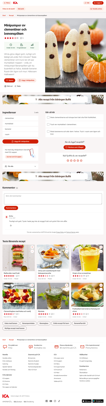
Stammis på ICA (34, 355)
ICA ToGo (5, 384)
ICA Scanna (6, 381)
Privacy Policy (60, 232)
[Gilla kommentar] (10, 225)
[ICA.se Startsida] (15, 3)
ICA (55, 355)
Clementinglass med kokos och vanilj (17, 311)
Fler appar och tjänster (9, 387)
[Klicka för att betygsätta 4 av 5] (78, 160)
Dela (18, 86)
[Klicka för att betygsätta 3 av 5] (74, 160)
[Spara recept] (32, 247)
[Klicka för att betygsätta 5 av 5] (81, 160)
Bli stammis (31, 358)
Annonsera (57, 378)
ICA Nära (57, 364)
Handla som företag (8, 370)
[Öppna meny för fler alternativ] (32, 251)
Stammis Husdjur (33, 364)
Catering (5, 364)
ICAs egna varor (59, 358)
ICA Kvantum (58, 370)
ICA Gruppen (58, 361)
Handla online (6, 358)
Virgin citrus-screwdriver (81, 273)
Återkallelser (84, 372)
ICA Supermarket (59, 367)
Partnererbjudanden (34, 367)
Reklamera (83, 370)
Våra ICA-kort (32, 370)
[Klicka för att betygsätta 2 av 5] (71, 160)
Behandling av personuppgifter (89, 378)
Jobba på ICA (58, 381)
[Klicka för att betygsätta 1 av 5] (68, 160)
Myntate (41, 311)
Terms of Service (71, 232)
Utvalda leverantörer (60, 375)
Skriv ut (10, 86)
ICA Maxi (56, 372)
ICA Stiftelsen (84, 358)
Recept (11, 15)
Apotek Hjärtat (7, 367)
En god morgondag (86, 361)
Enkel (32, 48)
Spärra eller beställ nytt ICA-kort (90, 375)
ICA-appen (5, 378)
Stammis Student (33, 361)
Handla (5, 355)
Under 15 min (11, 48)
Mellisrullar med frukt (12, 273)
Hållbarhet (83, 355)
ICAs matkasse (7, 361)
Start (4, 15)
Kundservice (84, 366)
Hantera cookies (85, 381)
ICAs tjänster (7, 375)
